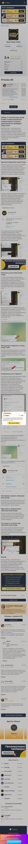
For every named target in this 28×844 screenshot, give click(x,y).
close (24, 413)
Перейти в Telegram (14, 841)
